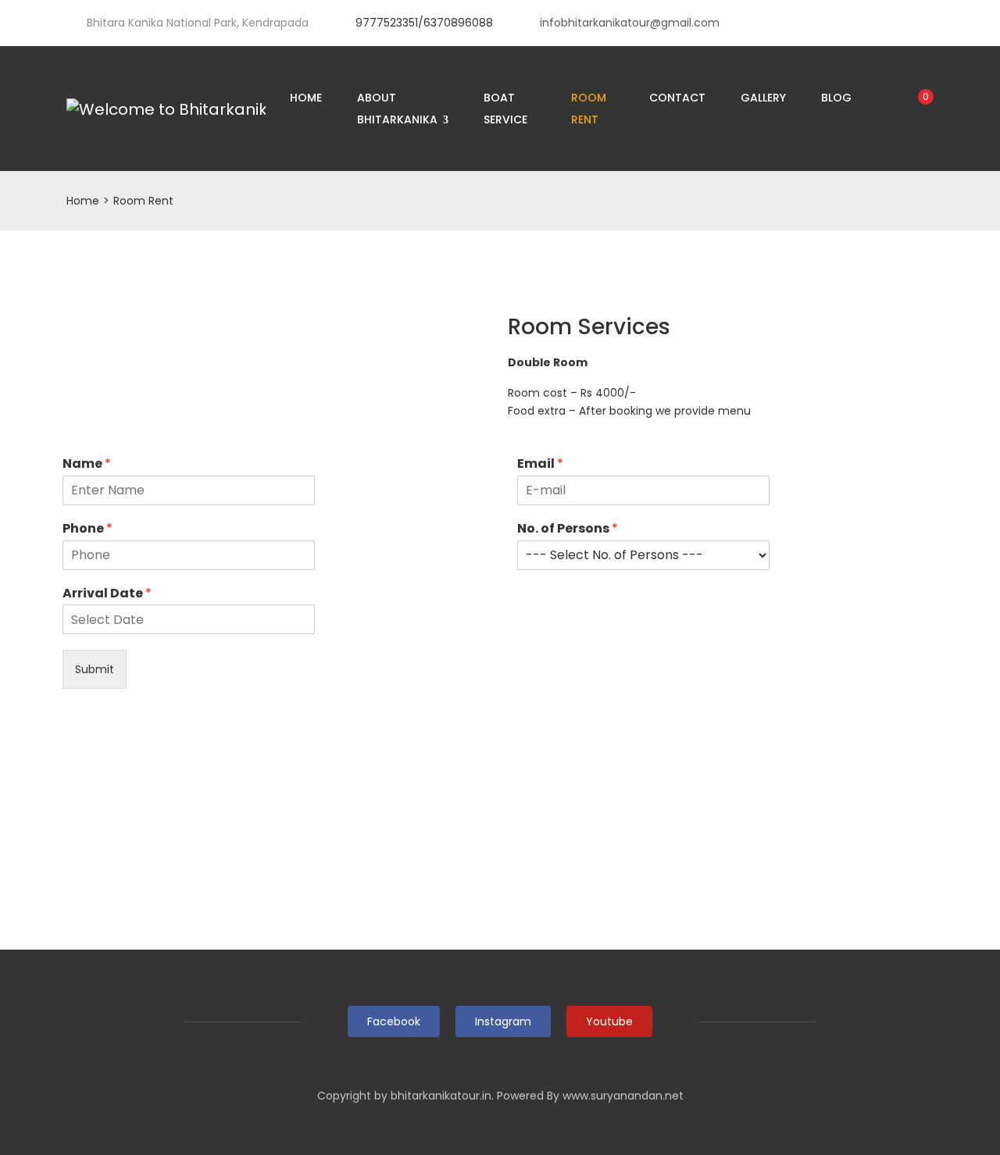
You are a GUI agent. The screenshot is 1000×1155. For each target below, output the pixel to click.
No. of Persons (567, 529)
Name (86, 464)
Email (540, 464)
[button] (277, 327)
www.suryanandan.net (623, 1095)
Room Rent (588, 108)
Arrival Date (107, 594)
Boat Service (505, 108)
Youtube (609, 1021)
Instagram (503, 1021)
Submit (94, 669)
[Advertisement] (500, 832)
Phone (87, 529)
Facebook (393, 1021)
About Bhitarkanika (399, 108)
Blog (836, 97)
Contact (677, 97)
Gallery (763, 97)
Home (306, 97)
